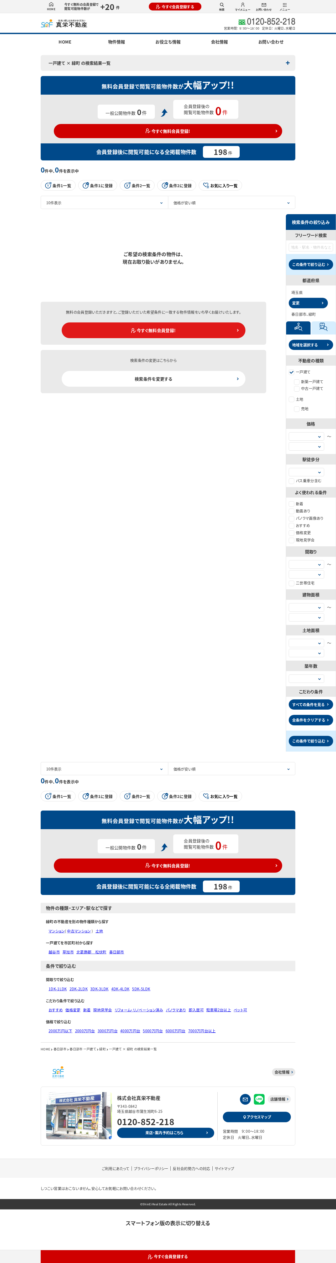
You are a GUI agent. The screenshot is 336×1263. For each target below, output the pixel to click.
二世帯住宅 (305, 582)
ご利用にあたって (116, 1168)
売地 (305, 408)
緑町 (102, 1049)
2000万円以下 (60, 1030)
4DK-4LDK (120, 988)
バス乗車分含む (308, 480)
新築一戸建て (312, 381)
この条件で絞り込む (308, 264)
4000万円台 (130, 1030)
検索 (221, 9)
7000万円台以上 (202, 1030)
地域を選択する (305, 344)
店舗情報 (277, 1099)
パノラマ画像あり (310, 518)
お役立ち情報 (168, 42)
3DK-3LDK (99, 988)
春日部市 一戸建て (83, 1049)
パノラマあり (176, 1009)
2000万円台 (85, 1030)
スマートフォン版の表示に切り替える (168, 1223)
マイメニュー (242, 10)
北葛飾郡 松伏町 (91, 951)
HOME (51, 9)
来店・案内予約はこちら (164, 1132)
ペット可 (240, 1009)
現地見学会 (305, 539)
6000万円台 (176, 1030)
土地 (299, 399)
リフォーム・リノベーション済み (139, 1009)
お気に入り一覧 (224, 185)
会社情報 (219, 42)
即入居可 (196, 1009)
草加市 (68, 951)
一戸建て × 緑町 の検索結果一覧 (80, 63)
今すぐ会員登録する (178, 6)
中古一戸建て (312, 388)
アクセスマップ (259, 1116)
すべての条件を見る (308, 704)
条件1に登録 (101, 185)
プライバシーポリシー (151, 1168)
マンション (57, 930)
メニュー (285, 9)
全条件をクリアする (308, 719)
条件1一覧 (61, 185)
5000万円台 (153, 1030)
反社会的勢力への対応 (191, 1168)
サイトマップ (224, 1168)
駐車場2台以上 (218, 1009)
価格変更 (303, 532)
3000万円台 (108, 1030)
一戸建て (303, 371)
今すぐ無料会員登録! (170, 131)
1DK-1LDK (58, 988)
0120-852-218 (145, 1121)
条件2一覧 (141, 185)
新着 (299, 503)
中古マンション (79, 930)
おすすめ (303, 525)
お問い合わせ (264, 9)
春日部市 (116, 951)
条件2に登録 (180, 185)
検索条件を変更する (153, 379)
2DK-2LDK (79, 988)
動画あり (303, 510)
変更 (296, 302)
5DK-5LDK (141, 988)
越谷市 (54, 951)
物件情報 (116, 42)
